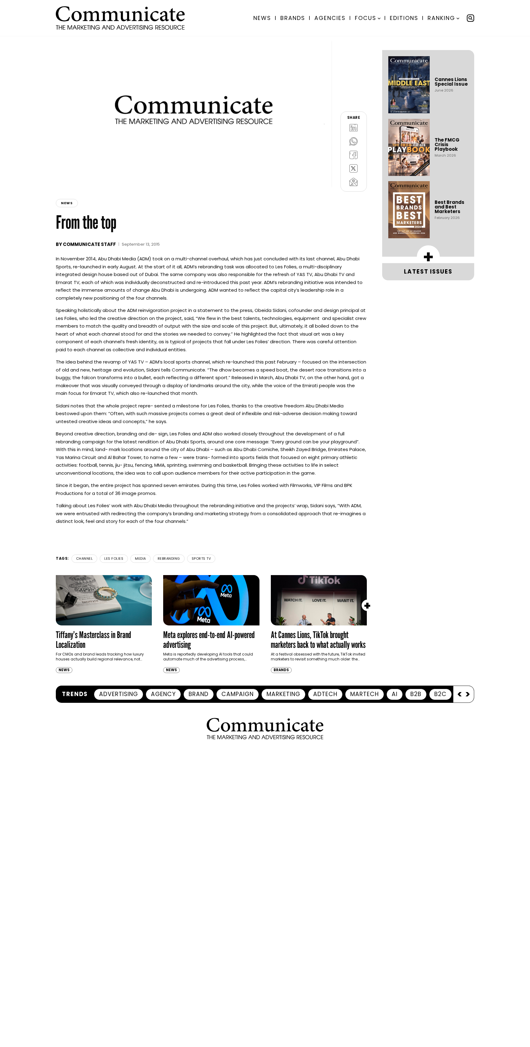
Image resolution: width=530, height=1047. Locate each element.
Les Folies (113, 558)
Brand (199, 694)
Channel (84, 558)
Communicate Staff (89, 244)
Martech (364, 694)
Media (140, 558)
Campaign (237, 694)
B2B (415, 694)
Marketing (283, 694)
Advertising (118, 694)
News (262, 18)
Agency (163, 694)
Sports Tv (201, 558)
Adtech (325, 694)
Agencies (330, 18)
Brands (292, 18)
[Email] (353, 182)
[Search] (470, 18)
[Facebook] (353, 155)
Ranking (441, 18)
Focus (365, 18)
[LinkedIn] (353, 128)
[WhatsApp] (353, 141)
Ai (395, 694)
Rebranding (169, 558)
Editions (404, 18)
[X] (353, 168)
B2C (440, 694)
